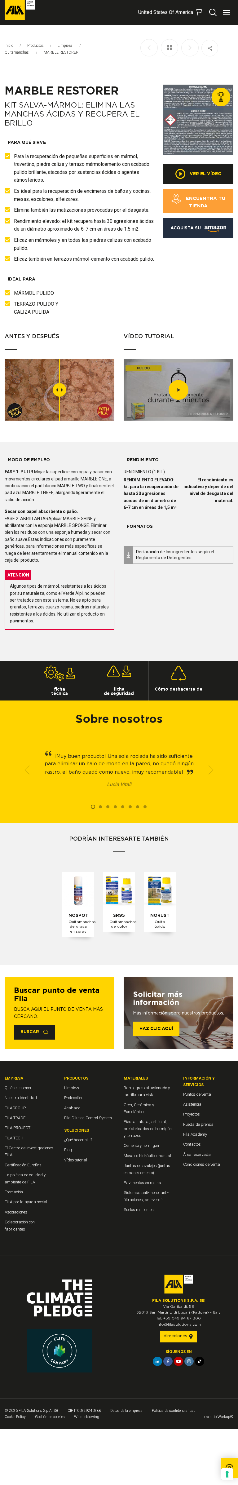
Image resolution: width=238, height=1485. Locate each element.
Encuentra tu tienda (204, 202)
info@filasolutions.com (178, 1324)
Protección (73, 1097)
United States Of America (165, 12)
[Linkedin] (157, 1361)
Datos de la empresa (126, 1410)
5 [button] (122, 806)
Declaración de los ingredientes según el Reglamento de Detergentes (175, 554)
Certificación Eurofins (23, 1165)
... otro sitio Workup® (216, 1417)
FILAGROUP (15, 1108)
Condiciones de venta (201, 1164)
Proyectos (191, 1114)
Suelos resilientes (139, 1209)
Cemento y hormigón (141, 1145)
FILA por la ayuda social (26, 1202)
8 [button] (145, 806)
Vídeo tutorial (75, 1160)
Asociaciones (16, 1212)
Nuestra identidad (21, 1097)
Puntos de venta (197, 1094)
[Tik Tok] (199, 1361)
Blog (68, 1149)
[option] (198, 120)
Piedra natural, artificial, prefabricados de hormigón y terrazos (148, 1128)
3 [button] (107, 806)
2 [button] (100, 806)
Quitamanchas (17, 52)
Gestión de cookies (50, 1417)
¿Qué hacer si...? (78, 1140)
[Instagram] (189, 1361)
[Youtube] (178, 1361)
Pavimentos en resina (142, 1182)
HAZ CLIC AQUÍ (156, 1029)
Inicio (9, 45)
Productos (35, 45)
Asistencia (192, 1104)
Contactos (192, 1144)
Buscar (30, 1032)
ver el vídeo (205, 174)
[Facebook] (168, 1361)
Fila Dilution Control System (88, 1118)
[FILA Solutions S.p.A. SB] (20, 10)
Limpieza (65, 45)
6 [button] (130, 806)
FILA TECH (14, 1138)
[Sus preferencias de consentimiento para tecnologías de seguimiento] (227, 1474)
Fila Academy (195, 1134)
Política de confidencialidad (174, 1410)
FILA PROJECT (17, 1127)
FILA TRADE (15, 1118)
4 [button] (115, 806)
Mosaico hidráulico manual (147, 1155)
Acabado (72, 1108)
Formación (14, 1192)
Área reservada (197, 1154)
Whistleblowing (86, 1417)
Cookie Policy (15, 1417)
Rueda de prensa (198, 1124)
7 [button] (137, 806)
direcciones (176, 1336)
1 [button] (93, 806)
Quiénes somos (18, 1087)
